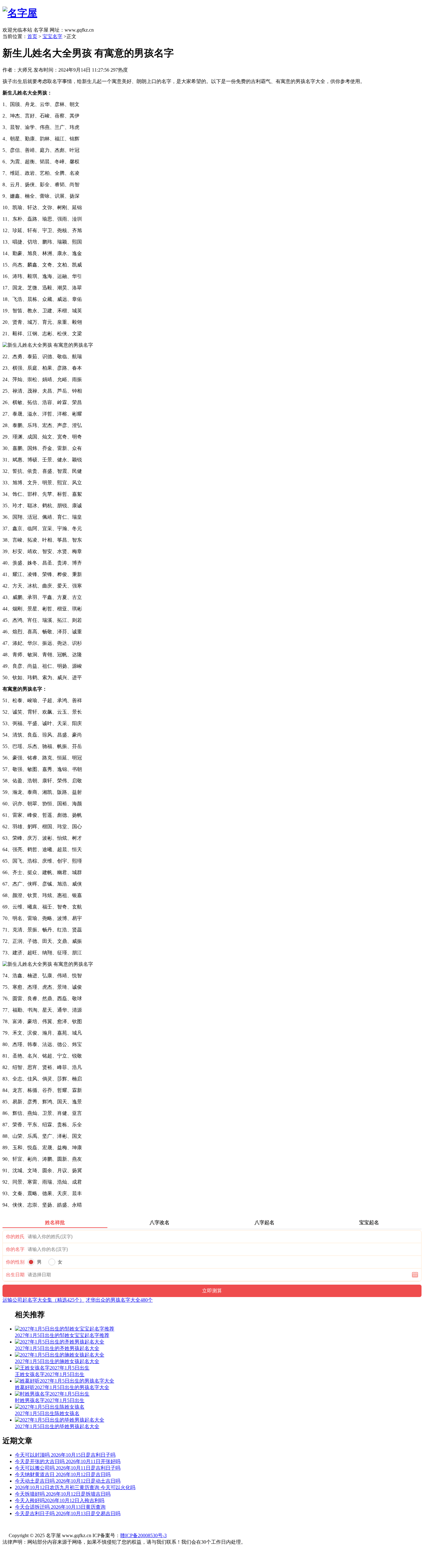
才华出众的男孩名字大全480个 (119, 1300)
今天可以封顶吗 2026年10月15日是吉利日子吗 (65, 1455)
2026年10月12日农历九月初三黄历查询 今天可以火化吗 (75, 1487)
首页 (32, 36)
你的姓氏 (15, 1236)
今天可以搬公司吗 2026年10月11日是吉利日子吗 (67, 1468)
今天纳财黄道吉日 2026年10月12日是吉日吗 (63, 1474)
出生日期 (15, 1274)
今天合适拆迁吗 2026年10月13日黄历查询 (60, 1507)
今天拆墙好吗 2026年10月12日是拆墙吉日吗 (63, 1494)
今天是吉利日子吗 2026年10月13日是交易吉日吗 (67, 1513)
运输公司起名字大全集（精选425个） (43, 1300)
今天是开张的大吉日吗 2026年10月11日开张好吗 (67, 1461)
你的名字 (15, 1249)
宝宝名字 (52, 36)
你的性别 (15, 1262)
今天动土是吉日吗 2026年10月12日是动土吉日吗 (67, 1481)
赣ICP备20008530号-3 (143, 1535)
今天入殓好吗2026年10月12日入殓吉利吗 (59, 1500)
